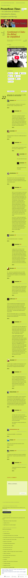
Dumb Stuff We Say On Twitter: (10, 527)
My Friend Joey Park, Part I (7, 549)
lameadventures (13, 173)
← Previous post (11, 91)
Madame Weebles (13, 391)
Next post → (24, 91)
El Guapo (11, 439)
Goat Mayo (5, 559)
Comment (23, 493)
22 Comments (25, 40)
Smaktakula (13, 40)
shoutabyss (12, 450)
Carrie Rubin (12, 130)
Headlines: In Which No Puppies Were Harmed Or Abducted (12, 551)
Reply (8, 107)
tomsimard (12, 100)
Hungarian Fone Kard (6, 565)
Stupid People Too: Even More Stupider (9, 524)
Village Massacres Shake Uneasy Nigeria (9, 520)
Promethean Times (10, 8)
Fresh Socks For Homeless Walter (8, 567)
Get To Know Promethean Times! (7, 2)
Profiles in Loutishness (6, 553)
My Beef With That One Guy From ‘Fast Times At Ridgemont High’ (13, 537)
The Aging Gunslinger (6, 563)
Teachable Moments (6, 533)
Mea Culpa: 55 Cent (6, 557)
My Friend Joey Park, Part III (8, 545)
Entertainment (18, 40)
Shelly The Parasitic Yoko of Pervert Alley (9, 539)
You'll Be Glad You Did (6, 512)
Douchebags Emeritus (5, 5)
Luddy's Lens (12, 298)
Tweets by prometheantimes (6, 529)
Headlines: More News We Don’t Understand (10, 561)
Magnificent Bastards (20, 2)
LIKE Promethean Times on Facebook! (11, 502)
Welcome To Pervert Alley (7, 541)
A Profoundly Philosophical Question (9, 543)
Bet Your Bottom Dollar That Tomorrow (9, 555)
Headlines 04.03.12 (6, 522)
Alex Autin (12, 268)
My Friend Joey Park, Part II (7, 547)
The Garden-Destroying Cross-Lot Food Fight (10, 535)
